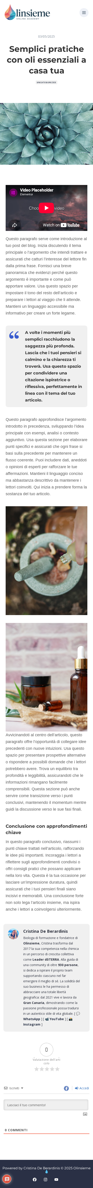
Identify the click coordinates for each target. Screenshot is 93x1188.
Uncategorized (46, 82)
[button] (83, 13)
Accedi (84, 1088)
